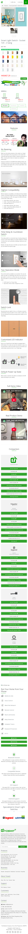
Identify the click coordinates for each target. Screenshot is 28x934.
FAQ (2, 887)
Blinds (14, 857)
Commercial (18, 871)
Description (5, 105)
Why (5, 880)
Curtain (10, 857)
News (14, 880)
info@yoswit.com (9, 904)
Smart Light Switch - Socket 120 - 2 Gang (17, 5)
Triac (18, 863)
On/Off (11, 863)
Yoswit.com (17, 928)
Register (2, 894)
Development (7, 871)
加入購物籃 (23, 78)
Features (10, 880)
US (10, 861)
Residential (13, 871)
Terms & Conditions (17, 929)
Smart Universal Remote (6, 858)
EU (6, 861)
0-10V (15, 863)
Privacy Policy (9, 929)
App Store (14, 738)
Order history (10, 894)
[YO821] (14, 30)
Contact (9, 887)
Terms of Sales (16, 894)
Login (6, 894)
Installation (22, 105)
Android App (14, 741)
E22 (17, 860)
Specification (14, 105)
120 (15, 854)
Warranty (5, 887)
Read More (14, 745)
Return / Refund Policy (5, 895)
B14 (15, 860)
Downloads (13, 108)
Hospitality (23, 871)
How (7, 880)
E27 (12, 860)
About (2, 880)
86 (10, 854)
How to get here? (5, 914)
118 (12, 854)
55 (16, 854)
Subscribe (23, 846)
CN (12, 861)
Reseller (2, 871)
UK (8, 861)
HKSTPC (25, 925)
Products (6, 5)
